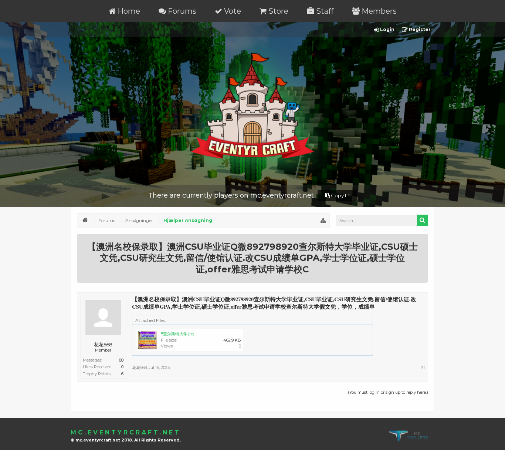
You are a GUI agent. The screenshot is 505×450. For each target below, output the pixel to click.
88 (121, 360)
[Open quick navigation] (323, 221)
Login (386, 29)
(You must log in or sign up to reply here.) (388, 392)
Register (419, 29)
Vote (231, 11)
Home (128, 11)
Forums (181, 11)
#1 (422, 367)
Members (378, 11)
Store (277, 11)
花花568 (103, 344)
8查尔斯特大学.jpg (177, 333)
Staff (323, 11)
